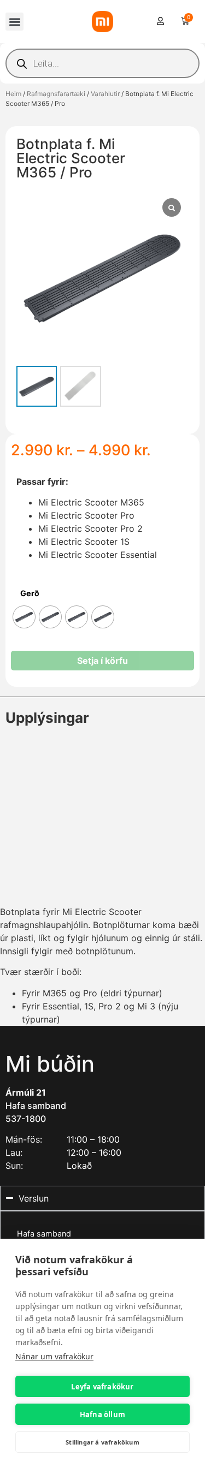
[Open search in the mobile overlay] (102, 63)
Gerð (29, 593)
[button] (14, 22)
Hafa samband (35, 1105)
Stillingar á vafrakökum (102, 1442)
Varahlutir (105, 94)
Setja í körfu (102, 660)
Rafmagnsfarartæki (56, 94)
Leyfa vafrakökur (102, 1387)
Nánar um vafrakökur (54, 1356)
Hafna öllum (102, 1414)
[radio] (24, 617)
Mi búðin (50, 1063)
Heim (13, 94)
